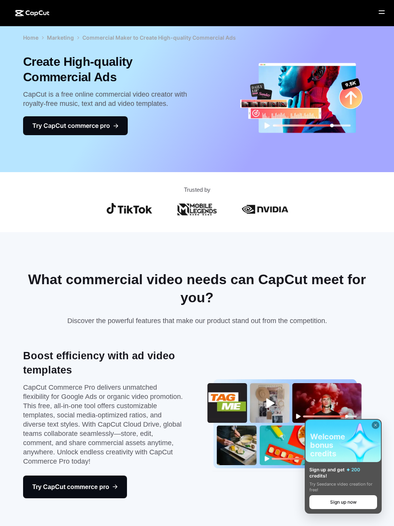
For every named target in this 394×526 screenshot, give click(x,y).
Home (30, 37)
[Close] (375, 425)
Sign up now (343, 502)
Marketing (60, 37)
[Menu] (381, 12)
